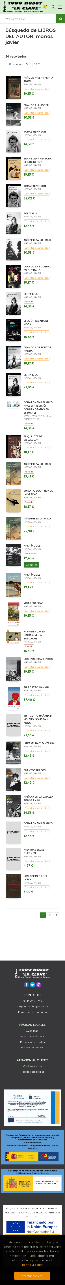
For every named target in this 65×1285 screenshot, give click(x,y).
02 (49, 915)
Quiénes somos (32, 1066)
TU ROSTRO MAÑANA (36, 687)
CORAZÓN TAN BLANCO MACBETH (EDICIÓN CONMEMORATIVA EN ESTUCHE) (38, 408)
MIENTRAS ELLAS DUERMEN (34, 851)
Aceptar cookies (32, 1276)
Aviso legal (32, 1030)
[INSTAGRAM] (38, 984)
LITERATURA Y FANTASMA (39, 743)
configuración (32, 1265)
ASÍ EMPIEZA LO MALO (37, 240)
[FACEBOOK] (26, 984)
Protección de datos (32, 1042)
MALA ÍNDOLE (32, 545)
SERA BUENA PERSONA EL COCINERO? (38, 160)
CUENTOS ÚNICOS (35, 770)
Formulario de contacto (32, 1012)
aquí (32, 1260)
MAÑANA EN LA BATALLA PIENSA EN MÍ (38, 798)
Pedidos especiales (32, 1071)
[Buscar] (60, 18)
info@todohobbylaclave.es (32, 1006)
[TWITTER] (32, 984)
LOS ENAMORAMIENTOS (38, 659)
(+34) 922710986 (32, 1000)
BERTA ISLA (31, 213)
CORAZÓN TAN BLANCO (38, 823)
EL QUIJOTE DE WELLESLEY (33, 438)
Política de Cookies (32, 1047)
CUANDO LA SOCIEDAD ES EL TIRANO (37, 268)
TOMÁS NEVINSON (35, 131)
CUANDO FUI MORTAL (37, 105)
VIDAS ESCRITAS (34, 603)
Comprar (31, 564)
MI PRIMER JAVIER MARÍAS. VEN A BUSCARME (35, 635)
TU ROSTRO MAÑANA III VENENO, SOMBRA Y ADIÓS (38, 719)
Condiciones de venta (33, 1036)
